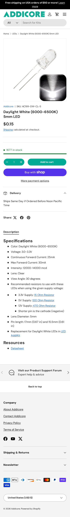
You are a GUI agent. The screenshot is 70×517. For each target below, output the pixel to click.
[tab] (11, 232)
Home (6, 33)
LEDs (14, 33)
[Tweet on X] (15, 217)
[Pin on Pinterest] (28, 217)
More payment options (35, 181)
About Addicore (13, 409)
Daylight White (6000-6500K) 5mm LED (39, 33)
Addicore (8, 106)
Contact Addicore (14, 416)
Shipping (8, 129)
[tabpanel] (35, 294)
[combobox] (35, 22)
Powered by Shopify (30, 508)
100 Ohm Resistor (43, 300)
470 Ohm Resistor (44, 305)
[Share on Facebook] (21, 217)
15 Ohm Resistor (44, 295)
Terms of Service (13, 429)
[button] (57, 14)
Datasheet (17, 348)
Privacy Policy (12, 423)
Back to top (35, 386)
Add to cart (47, 162)
